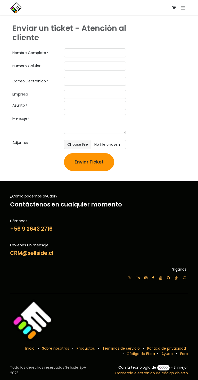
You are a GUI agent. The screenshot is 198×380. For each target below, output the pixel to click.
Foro (184, 353)
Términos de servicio (121, 348)
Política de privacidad (166, 348)
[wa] (184, 278)
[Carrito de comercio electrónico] (173, 7)
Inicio (30, 348)
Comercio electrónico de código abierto (151, 373)
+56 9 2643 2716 (31, 228)
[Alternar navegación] (183, 8)
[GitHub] (168, 278)
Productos (86, 348)
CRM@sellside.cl (31, 253)
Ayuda (167, 353)
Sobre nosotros (55, 348)
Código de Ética (140, 353)
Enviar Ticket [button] (89, 162)
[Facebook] (153, 278)
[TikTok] (176, 278)
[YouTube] (160, 278)
